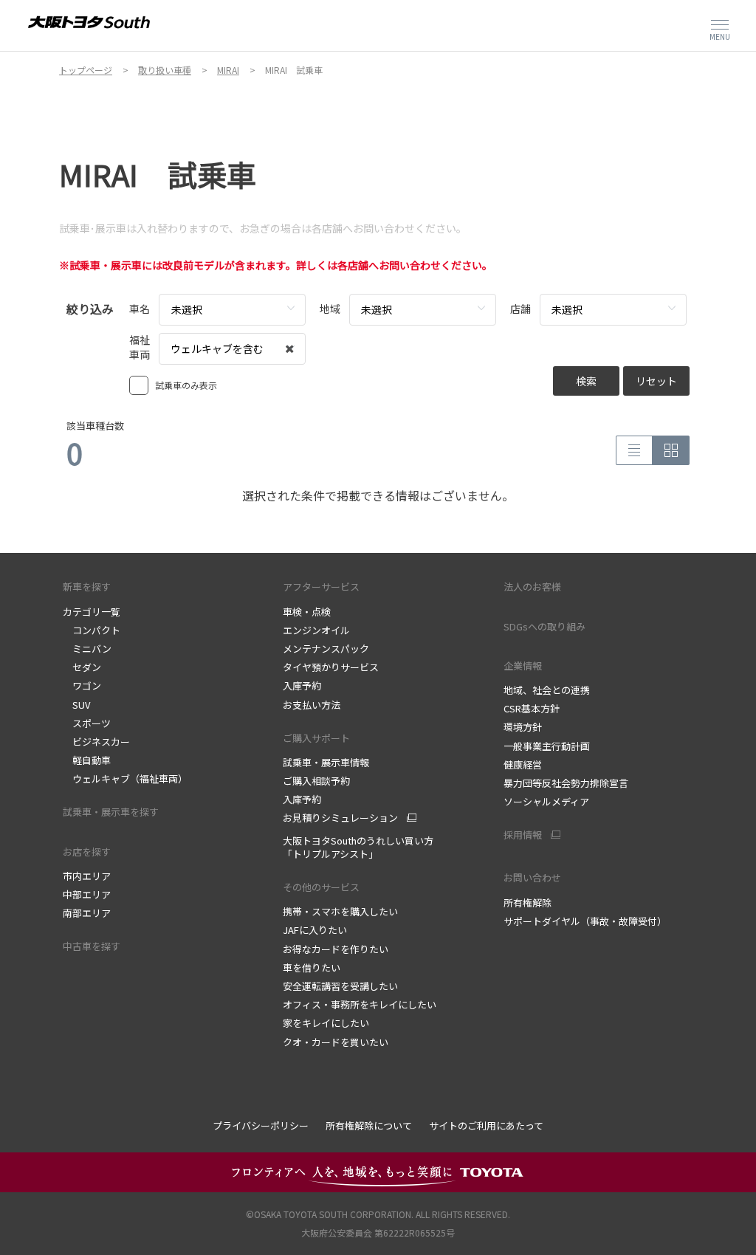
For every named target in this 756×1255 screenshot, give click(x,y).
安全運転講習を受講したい (340, 986)
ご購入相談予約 (316, 781)
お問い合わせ (532, 877)
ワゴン (82, 685)
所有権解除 (527, 902)
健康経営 (523, 764)
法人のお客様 (532, 587)
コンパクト (91, 630)
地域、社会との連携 (547, 690)
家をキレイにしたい (326, 1023)
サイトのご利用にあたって (486, 1125)
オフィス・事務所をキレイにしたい (359, 1004)
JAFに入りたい (315, 930)
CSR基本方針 (532, 708)
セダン (82, 667)
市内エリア (87, 876)
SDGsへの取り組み (544, 626)
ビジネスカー (96, 742)
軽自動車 (87, 760)
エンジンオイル (316, 630)
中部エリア (87, 894)
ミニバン (87, 649)
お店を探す (87, 852)
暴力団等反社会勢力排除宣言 (566, 783)
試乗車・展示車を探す (111, 812)
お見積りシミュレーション (340, 818)
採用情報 (523, 835)
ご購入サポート (316, 738)
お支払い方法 (311, 705)
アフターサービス (321, 587)
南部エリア (87, 913)
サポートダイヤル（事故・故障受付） (585, 921)
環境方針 (523, 727)
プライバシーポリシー (261, 1125)
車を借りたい (311, 967)
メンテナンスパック (326, 649)
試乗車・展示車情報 (326, 762)
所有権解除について (369, 1125)
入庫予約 (302, 685)
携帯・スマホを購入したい (340, 911)
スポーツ (87, 723)
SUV (76, 705)
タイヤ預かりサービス (331, 667)
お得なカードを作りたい (335, 949)
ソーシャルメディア (546, 801)
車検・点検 (307, 612)
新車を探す (87, 587)
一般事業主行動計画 (547, 746)
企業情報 (523, 666)
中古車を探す (91, 946)
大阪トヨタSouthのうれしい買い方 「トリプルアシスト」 (358, 847)
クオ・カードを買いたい (335, 1042)
